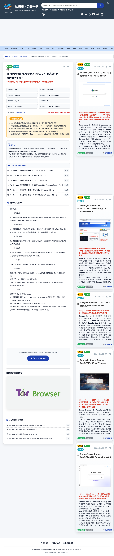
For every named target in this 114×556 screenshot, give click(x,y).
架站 (74, 48)
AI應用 (105, 48)
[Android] (97, 14)
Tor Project (20, 112)
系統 (6, 48)
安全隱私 (61, 48)
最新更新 (62, 10)
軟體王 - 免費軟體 (26, 6)
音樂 (47, 48)
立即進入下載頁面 (39, 358)
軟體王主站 (9, 12)
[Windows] (82, 14)
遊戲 (92, 48)
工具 (27, 48)
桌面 (86, 48)
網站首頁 (45, 543)
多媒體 (34, 48)
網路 (68, 48)
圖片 (53, 48)
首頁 (8, 56)
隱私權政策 (56, 543)
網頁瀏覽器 (23, 56)
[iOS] (93, 14)
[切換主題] (108, 3)
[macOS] (86, 14)
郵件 (80, 48)
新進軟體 (54, 10)
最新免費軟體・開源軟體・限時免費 (25, 10)
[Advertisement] (57, 32)
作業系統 (14, 48)
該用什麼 (70, 10)
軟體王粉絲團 (69, 543)
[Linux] (90, 14)
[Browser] (102, 14)
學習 (98, 48)
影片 (41, 48)
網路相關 (15, 56)
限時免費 (45, 10)
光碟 (21, 48)
